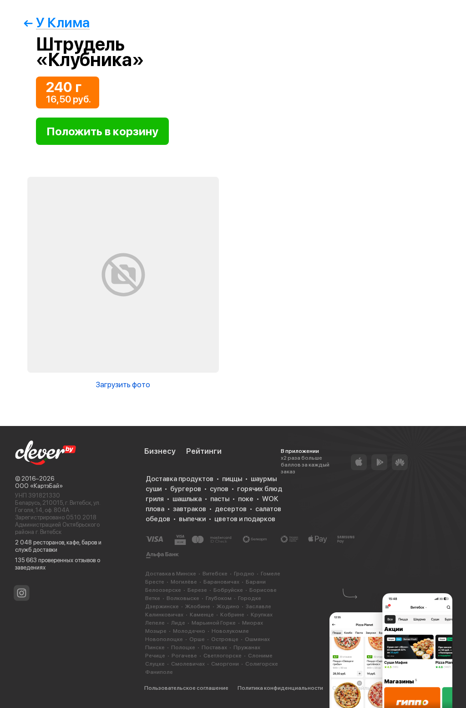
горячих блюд (259, 489)
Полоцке (183, 647)
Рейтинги (204, 451)
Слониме (260, 655)
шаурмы (264, 479)
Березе (197, 590)
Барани (256, 582)
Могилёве (184, 582)
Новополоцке (164, 639)
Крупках (262, 614)
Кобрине (232, 614)
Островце (224, 639)
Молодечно (189, 631)
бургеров (185, 489)
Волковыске (183, 598)
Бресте (154, 582)
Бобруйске (228, 590)
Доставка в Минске (170, 573)
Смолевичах (188, 664)
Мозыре (156, 631)
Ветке (152, 598)
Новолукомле (230, 631)
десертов (231, 509)
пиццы (232, 479)
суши (154, 489)
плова (155, 509)
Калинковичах (164, 614)
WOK (270, 499)
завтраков (189, 509)
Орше (197, 639)
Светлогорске (222, 655)
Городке (249, 598)
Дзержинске (162, 606)
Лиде (178, 623)
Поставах (214, 647)
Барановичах (221, 582)
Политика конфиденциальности (280, 688)
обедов (158, 519)
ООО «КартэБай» (39, 485)
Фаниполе (159, 672)
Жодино (228, 606)
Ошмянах (257, 639)
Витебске (215, 573)
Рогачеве (184, 655)
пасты (219, 499)
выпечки (192, 519)
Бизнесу (160, 451)
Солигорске (261, 664)
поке (245, 499)
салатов (268, 509)
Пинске (155, 647)
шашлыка (187, 499)
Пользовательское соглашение (186, 688)
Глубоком (219, 598)
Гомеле (270, 573)
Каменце (202, 614)
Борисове (263, 590)
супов (219, 489)
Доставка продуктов (179, 479)
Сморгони (225, 664)
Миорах (252, 623)
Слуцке (155, 664)
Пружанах (246, 647)
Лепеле (155, 623)
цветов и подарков (244, 519)
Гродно (244, 573)
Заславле (258, 606)
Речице (155, 655)
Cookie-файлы (351, 688)
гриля (155, 499)
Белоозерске (163, 590)
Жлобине (197, 606)
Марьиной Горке (214, 623)
